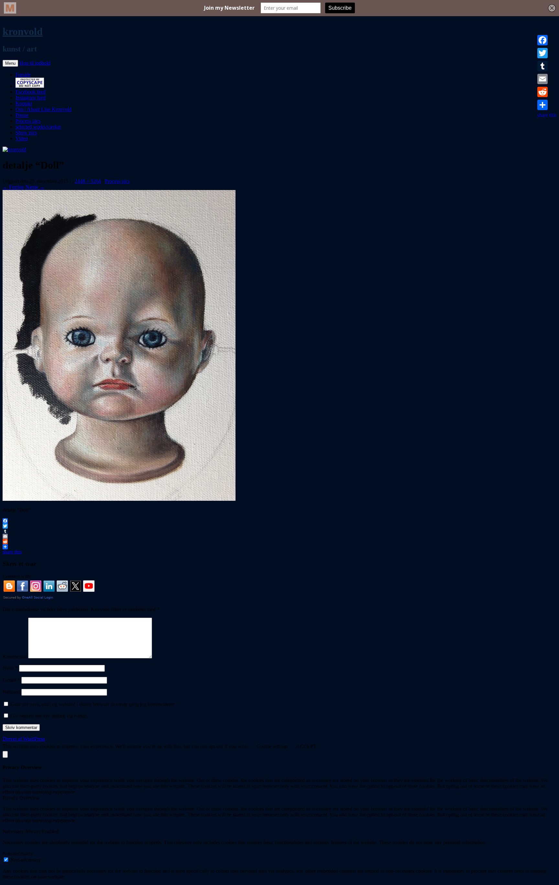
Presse (22, 115)
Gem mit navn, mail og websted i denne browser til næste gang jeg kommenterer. (92, 704)
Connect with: (17, 576)
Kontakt (24, 103)
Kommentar (15, 656)
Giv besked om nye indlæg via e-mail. (49, 716)
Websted (11, 692)
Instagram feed (31, 97)
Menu (10, 63)
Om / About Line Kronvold (43, 109)
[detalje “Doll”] (119, 499)
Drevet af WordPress (24, 739)
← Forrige (13, 187)
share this (546, 115)
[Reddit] (547, 91)
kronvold (23, 31)
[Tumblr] (547, 66)
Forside (23, 74)
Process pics (28, 121)
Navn (10, 668)
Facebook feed (31, 92)
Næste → (35, 187)
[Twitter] (547, 53)
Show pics (26, 132)
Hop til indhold (34, 63)
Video (22, 138)
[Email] (547, 79)
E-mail (11, 680)
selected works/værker (38, 126)
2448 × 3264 (88, 181)
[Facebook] (547, 40)
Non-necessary (25, 860)
